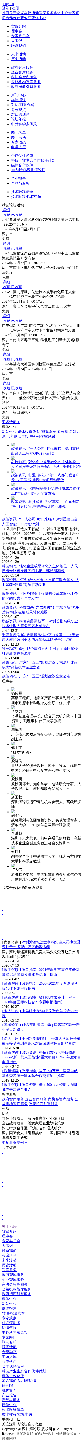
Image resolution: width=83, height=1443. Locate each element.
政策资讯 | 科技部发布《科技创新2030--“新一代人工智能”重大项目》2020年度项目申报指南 (41, 1057)
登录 (5, 8)
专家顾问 (9, 1337)
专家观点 (18, 110)
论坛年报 (18, 119)
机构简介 (9, 1390)
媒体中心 (60, 13)
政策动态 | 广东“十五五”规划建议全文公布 (36, 676)
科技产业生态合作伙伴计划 (33, 160)
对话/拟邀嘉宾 (22, 105)
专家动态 (18, 142)
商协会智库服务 (24, 77)
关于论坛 (16, 13)
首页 (5, 13)
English (8, 4)
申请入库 (18, 147)
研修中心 (38, 18)
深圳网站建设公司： (64, 1434)
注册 (15, 8)
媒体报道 (18, 100)
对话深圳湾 (20, 114)
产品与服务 (20, 183)
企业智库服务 (22, 72)
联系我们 (18, 46)
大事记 (16, 41)
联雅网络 (9, 1438)
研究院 (25, 18)
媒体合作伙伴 (22, 165)
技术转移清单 (22, 192)
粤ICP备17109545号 (32, 1434)
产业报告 (18, 178)
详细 (6, 210)
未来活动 (18, 54)
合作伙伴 (13, 18)
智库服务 (46, 13)
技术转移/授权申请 (26, 197)
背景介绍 (18, 26)
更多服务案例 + (14, 1142)
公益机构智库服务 (26, 82)
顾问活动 (18, 137)
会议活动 (31, 13)
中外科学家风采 (24, 124)
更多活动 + (11, 422)
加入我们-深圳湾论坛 (28, 170)
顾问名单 (18, 132)
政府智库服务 (22, 67)
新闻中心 (18, 95)
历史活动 (18, 59)
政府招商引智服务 (26, 87)
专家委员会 (20, 36)
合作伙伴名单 (22, 155)
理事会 (16, 31)
